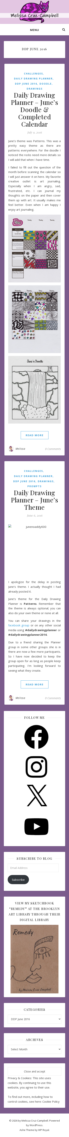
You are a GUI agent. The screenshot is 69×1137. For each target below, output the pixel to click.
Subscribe (18, 879)
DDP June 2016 (26, 83)
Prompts (34, 486)
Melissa (20, 448)
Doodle (45, 83)
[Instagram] (36, 780)
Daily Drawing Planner (33, 78)
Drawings (35, 88)
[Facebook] (36, 750)
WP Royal (43, 1130)
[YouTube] (36, 840)
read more (35, 435)
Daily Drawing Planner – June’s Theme (34, 499)
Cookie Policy (51, 1101)
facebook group (18, 625)
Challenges (33, 73)
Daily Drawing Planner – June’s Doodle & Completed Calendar (34, 109)
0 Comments (53, 449)
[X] (36, 810)
